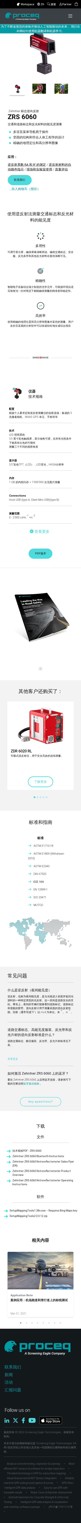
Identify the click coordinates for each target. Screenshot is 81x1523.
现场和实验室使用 (39, 169)
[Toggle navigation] (71, 16)
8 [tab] (60, 1323)
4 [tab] (38, 1323)
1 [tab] (21, 1323)
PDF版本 (40, 553)
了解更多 (40, 782)
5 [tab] (43, 1323)
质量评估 (61, 169)
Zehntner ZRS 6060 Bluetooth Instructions (38, 1156)
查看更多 (13, 1058)
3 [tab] (32, 1323)
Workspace (27, 4)
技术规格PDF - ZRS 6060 (26, 1150)
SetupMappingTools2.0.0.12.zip (28, 1215)
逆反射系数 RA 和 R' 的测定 (27, 165)
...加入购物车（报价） (24, 189)
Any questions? (40, 1101)
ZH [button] (42, 4)
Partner (67, 4)
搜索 (53, 4)
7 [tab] (55, 1323)
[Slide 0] (40, 669)
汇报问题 (13, 1390)
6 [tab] (49, 1323)
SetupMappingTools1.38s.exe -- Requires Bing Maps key (43, 1210)
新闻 (9, 1374)
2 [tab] (26, 1323)
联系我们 (19, 180)
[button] (76, 4)
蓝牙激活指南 (31, 1083)
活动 (9, 1382)
